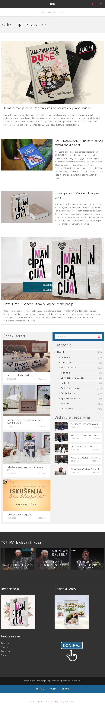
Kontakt (65, 689)
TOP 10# (65, 404)
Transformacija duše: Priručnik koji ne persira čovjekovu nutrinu (47, 108)
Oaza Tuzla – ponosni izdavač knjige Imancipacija (38, 304)
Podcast (65, 383)
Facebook (6, 643)
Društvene (65, 357)
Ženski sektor (67, 409)
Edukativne (66, 362)
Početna (43, 12)
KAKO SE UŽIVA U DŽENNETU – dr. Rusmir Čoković (85, 469)
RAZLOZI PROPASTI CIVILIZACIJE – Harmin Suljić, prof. (85, 447)
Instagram (5, 651)
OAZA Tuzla (53, 701)
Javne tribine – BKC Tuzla (72, 378)
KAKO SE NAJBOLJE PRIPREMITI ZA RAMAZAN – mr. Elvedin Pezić (85, 458)
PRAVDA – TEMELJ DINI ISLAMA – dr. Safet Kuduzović (85, 435)
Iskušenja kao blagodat (19, 514)
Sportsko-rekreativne (70, 398)
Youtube (5, 647)
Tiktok (4, 655)
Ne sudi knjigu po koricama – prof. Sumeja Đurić (25, 421)
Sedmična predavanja (71, 388)
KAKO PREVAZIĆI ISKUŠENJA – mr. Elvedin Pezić (52, 565)
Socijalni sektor (68, 393)
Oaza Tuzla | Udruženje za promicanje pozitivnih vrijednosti (52, 680)
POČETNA (40, 689)
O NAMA (52, 689)
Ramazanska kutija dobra (20, 375)
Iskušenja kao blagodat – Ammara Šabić (25, 468)
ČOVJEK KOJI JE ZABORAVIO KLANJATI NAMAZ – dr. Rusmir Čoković (85, 424)
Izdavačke (60, 12)
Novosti (51, 12)
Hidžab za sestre (69, 368)
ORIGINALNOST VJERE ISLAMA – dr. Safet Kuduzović (87, 565)
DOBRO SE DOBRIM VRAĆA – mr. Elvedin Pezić (18, 566)
